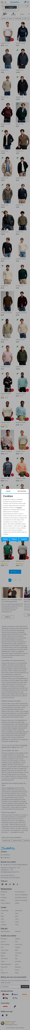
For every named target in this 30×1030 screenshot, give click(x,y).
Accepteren (24, 539)
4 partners (19, 507)
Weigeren (14, 539)
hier (25, 526)
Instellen (5, 539)
